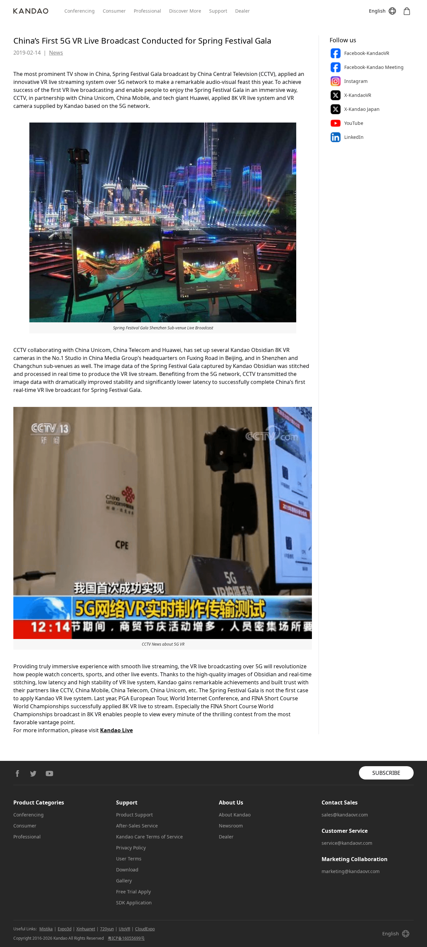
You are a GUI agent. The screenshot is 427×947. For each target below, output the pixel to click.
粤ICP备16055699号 (126, 938)
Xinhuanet (85, 929)
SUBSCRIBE (386, 773)
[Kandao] (38, 11)
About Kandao (235, 814)
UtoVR (124, 929)
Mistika (46, 929)
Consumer (114, 11)
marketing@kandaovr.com (351, 871)
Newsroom (231, 825)
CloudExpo (145, 929)
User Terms (128, 858)
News (56, 52)
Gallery (124, 880)
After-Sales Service (137, 825)
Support (218, 11)
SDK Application (134, 902)
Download (127, 869)
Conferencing (79, 11)
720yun (107, 929)
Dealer (242, 11)
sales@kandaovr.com (345, 814)
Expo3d (64, 929)
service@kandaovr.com (347, 843)
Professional (147, 11)
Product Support (134, 814)
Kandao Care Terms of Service (149, 836)
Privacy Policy (131, 847)
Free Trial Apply (133, 891)
